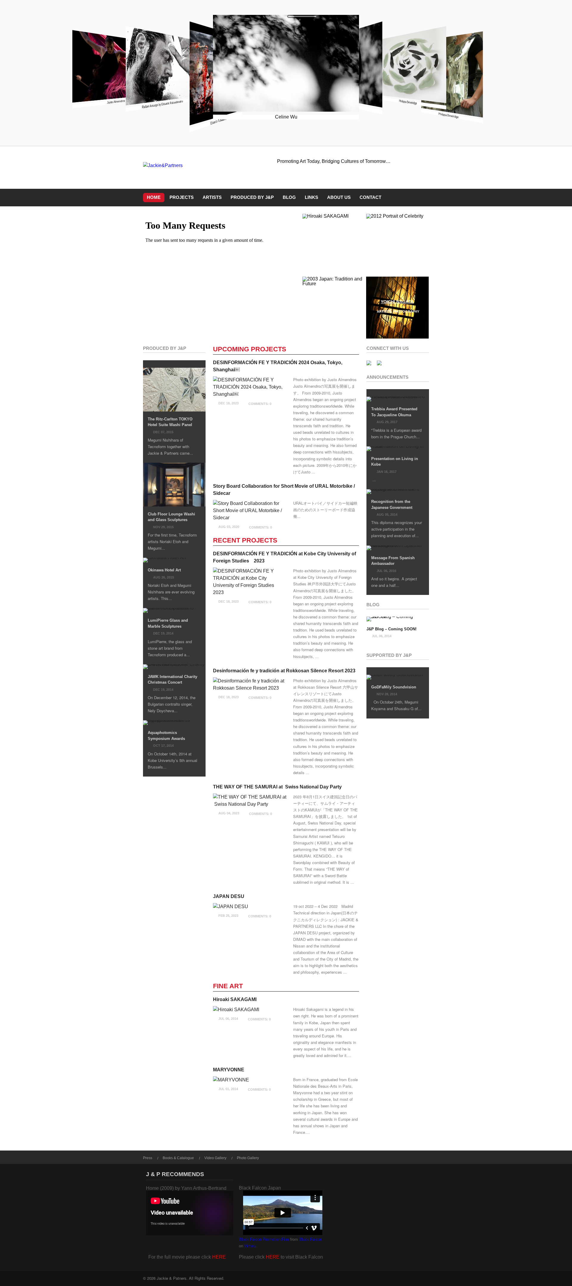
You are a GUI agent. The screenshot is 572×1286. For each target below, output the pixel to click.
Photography (406, 311)
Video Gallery (215, 1158)
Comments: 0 (259, 404)
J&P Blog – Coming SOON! (391, 629)
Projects (182, 197)
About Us (339, 197)
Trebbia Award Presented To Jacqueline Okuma (394, 412)
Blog (289, 197)
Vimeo (249, 1246)
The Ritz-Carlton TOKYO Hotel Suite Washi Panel (170, 422)
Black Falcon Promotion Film (264, 1239)
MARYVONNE (228, 1069)
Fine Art (337, 248)
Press (147, 1158)
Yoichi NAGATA (397, 301)
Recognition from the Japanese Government (391, 504)
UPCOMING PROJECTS (249, 349)
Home (154, 197)
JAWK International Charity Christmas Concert (172, 679)
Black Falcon (310, 1239)
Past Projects (390, 255)
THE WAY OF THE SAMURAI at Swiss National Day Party (277, 786)
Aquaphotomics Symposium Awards (166, 735)
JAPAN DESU (228, 896)
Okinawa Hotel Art (164, 570)
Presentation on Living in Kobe (394, 461)
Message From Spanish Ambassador (393, 561)
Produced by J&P (252, 197)
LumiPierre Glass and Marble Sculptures (168, 623)
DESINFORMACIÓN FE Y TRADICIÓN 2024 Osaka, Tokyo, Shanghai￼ (277, 366)
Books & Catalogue (178, 1158)
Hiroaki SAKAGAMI (333, 238)
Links (311, 197)
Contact (370, 197)
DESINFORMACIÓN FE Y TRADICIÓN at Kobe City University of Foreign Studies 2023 (284, 557)
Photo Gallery (248, 1158)
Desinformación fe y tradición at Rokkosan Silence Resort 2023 (284, 670)
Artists (212, 197)
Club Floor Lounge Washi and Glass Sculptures (171, 517)
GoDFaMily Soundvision (393, 687)
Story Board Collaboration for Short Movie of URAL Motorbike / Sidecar (284, 490)
